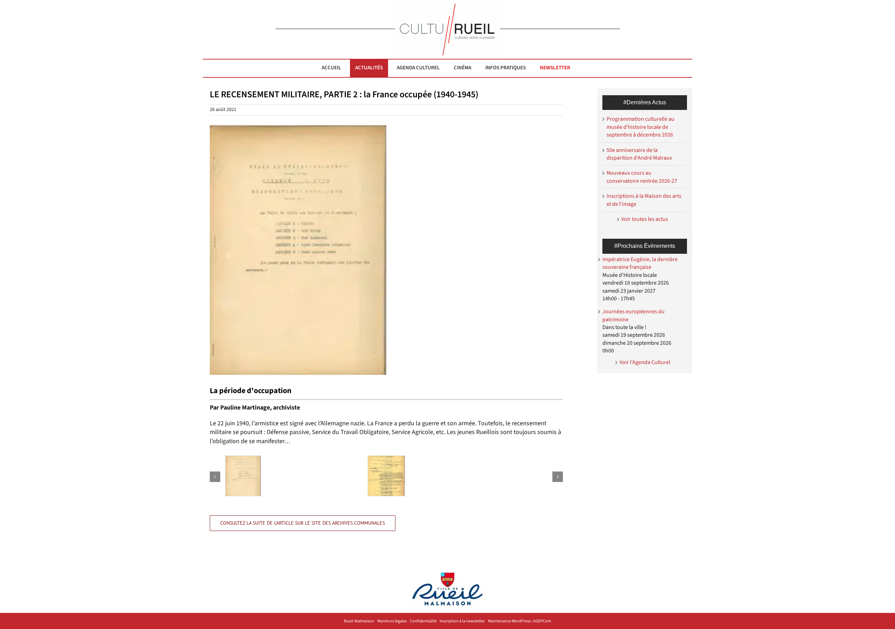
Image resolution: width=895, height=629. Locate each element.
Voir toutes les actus (644, 219)
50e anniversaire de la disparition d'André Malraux (639, 154)
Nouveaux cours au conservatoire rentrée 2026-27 (642, 176)
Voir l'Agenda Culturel (645, 362)
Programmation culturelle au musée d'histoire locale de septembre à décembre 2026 (640, 127)
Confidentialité (423, 621)
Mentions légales (392, 621)
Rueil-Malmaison (359, 621)
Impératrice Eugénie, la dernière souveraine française (640, 263)
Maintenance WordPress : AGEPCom (519, 621)
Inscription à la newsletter (462, 621)
